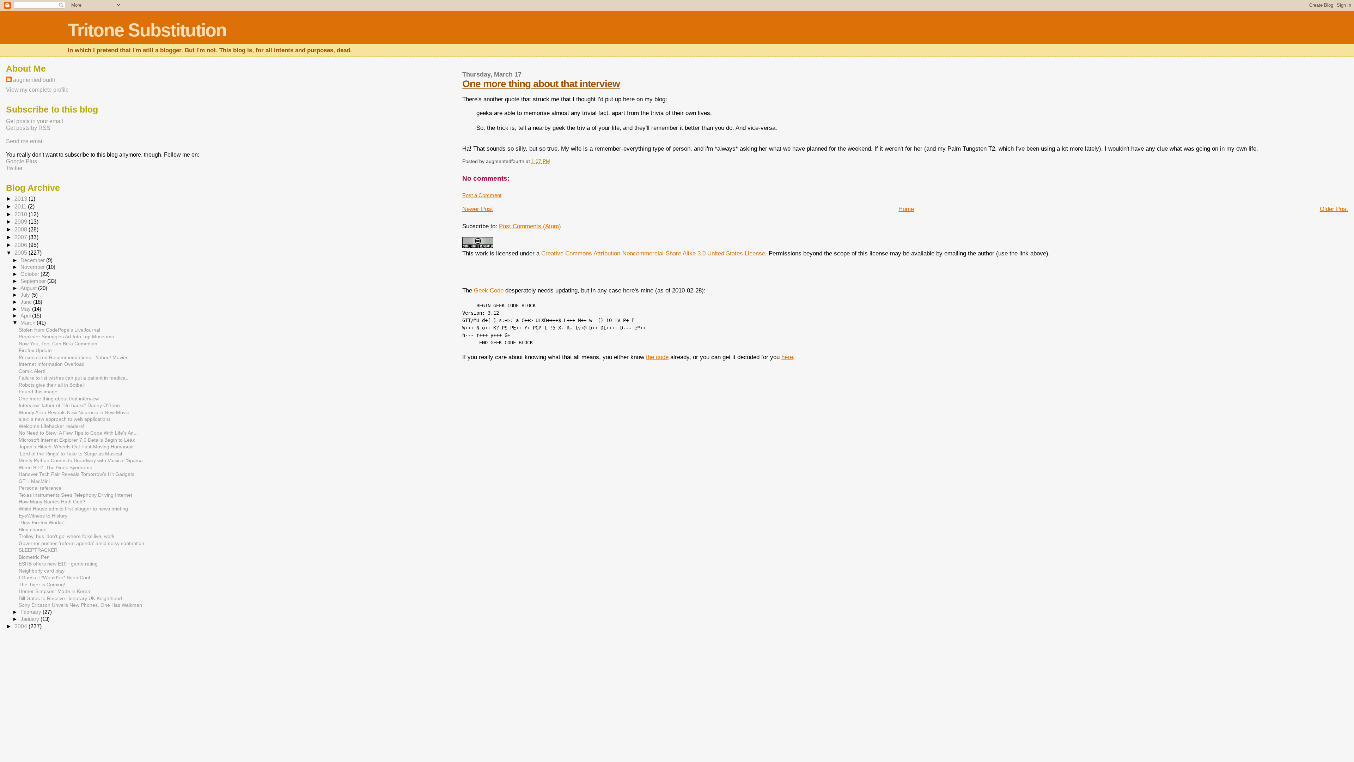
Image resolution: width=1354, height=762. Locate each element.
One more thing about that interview (541, 83)
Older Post (1334, 208)
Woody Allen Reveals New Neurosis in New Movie (74, 412)
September (33, 281)
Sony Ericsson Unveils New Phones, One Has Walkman (80, 605)
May (26, 309)
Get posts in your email (34, 121)
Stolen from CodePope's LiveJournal (59, 330)
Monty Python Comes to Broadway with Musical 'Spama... (83, 460)
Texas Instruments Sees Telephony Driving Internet (75, 495)
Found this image (38, 391)
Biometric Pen (34, 557)
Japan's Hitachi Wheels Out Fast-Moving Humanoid (76, 446)
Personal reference (40, 488)
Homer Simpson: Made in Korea (54, 591)
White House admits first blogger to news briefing (73, 509)
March (28, 323)
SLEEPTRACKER (38, 550)
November (33, 267)
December (33, 260)
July (25, 295)
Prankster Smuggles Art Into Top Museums (66, 336)
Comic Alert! (32, 371)
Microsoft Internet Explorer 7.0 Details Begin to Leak (77, 440)
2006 (21, 245)
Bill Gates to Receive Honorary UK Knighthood (70, 598)
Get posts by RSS (28, 128)
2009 (21, 222)
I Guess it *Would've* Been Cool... (56, 577)
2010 (21, 214)
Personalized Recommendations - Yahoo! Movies (73, 357)
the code (657, 357)
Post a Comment (481, 195)
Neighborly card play (42, 571)
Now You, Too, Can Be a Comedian (58, 343)
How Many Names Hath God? (52, 501)
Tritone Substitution (147, 30)
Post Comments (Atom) (530, 226)
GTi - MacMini (34, 481)
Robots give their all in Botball (52, 385)
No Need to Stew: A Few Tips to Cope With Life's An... (78, 433)
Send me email (25, 141)
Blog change (33, 529)
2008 (21, 229)
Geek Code (489, 290)
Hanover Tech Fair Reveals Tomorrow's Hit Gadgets (76, 474)
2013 (21, 199)
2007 (21, 237)
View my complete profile (37, 89)
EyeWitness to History (43, 516)
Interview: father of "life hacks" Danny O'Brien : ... (73, 405)
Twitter (14, 168)
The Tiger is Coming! (42, 584)
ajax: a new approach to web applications (65, 419)
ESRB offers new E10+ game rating (58, 564)
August (29, 288)
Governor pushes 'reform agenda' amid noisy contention (81, 543)
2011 (21, 207)
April (26, 316)
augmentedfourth (34, 80)
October (30, 274)
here (787, 357)
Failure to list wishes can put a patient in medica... (74, 378)
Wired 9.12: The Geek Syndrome (55, 467)
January (30, 619)
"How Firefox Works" (42, 522)
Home (906, 208)
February (31, 612)
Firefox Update (35, 350)
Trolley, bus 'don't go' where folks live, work (67, 536)
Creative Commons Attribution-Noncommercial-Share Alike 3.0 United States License (653, 253)
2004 (21, 626)
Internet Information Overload (52, 364)
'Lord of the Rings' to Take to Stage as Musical (70, 453)
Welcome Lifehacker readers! (51, 426)
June (26, 302)
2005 (21, 253)
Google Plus (21, 161)
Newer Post (477, 208)
